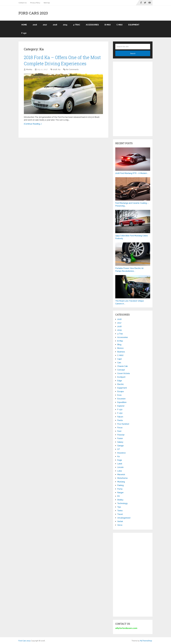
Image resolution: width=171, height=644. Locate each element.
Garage (120, 446)
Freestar (120, 435)
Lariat (119, 464)
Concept (121, 370)
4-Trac (76, 25)
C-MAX (119, 25)
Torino (120, 510)
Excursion (121, 399)
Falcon (120, 417)
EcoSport (121, 377)
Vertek (120, 521)
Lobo (119, 471)
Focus (119, 427)
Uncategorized (123, 518)
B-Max (108, 25)
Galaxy (120, 442)
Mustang (121, 482)
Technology (122, 503)
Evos (119, 395)
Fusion (120, 438)
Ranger (120, 492)
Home (24, 25)
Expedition (121, 402)
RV (118, 496)
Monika (29, 69)
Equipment (133, 25)
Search (132, 53)
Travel (120, 514)
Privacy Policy (35, 3)
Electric (120, 384)
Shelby (120, 500)
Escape (120, 391)
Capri (119, 359)
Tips (119, 507)
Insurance (121, 453)
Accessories (92, 25)
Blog (119, 344)
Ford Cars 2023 (33, 13)
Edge (119, 381)
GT (118, 449)
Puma (119, 489)
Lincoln (120, 467)
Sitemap (47, 3)
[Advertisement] (132, 99)
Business (121, 352)
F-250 (119, 413)
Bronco (120, 348)
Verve (119, 525)
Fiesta (120, 420)
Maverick (121, 474)
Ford (119, 431)
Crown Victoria (123, 373)
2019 (65, 25)
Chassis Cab (122, 366)
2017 (45, 25)
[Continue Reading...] (32, 124)
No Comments (72, 69)
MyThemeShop (146, 641)
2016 (35, 25)
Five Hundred (123, 424)
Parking (120, 485)
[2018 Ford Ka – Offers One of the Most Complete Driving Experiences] (63, 93)
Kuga (119, 460)
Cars (119, 362)
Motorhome (122, 478)
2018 (55, 25)
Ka (59, 69)
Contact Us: (22, 3)
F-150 (23, 33)
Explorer (120, 406)
